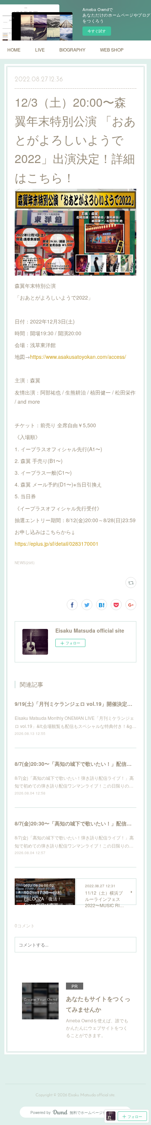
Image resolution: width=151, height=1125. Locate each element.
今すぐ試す (97, 30)
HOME (14, 49)
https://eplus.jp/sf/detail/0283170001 (57, 543)
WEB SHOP (112, 49)
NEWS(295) (24, 562)
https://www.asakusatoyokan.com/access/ (78, 356)
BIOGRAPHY (72, 49)
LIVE (40, 49)
